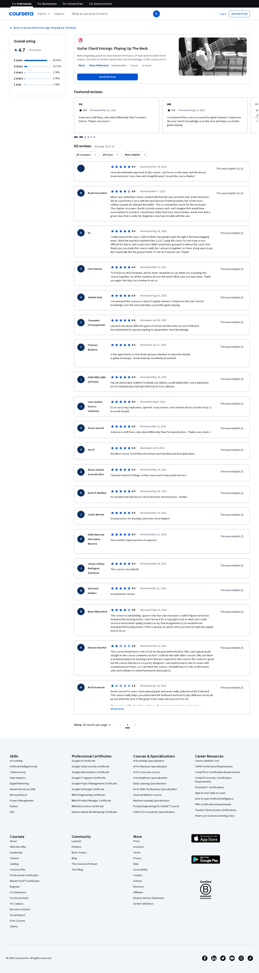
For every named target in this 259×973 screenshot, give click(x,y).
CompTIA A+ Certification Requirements (217, 772)
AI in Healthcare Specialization (150, 778)
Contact (137, 875)
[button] (59, 13)
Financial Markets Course (147, 795)
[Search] (156, 13)
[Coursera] (21, 14)
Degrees (15, 887)
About (13, 841)
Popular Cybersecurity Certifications (215, 810)
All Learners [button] (83, 155)
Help (135, 864)
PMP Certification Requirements (213, 804)
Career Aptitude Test (207, 761)
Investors (138, 847)
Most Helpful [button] (132, 155)
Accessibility (140, 870)
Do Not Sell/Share (143, 904)
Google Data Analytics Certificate (90, 772)
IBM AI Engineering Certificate (88, 795)
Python (14, 806)
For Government (19, 898)
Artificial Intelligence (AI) (23, 766)
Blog (74, 858)
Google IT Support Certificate (88, 778)
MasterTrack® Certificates (25, 881)
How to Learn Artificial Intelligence (214, 799)
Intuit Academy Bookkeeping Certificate (94, 812)
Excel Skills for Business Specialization (155, 789)
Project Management (22, 801)
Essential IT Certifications (209, 787)
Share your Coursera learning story (215, 816)
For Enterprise (18, 892)
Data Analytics (18, 778)
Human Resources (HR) (22, 789)
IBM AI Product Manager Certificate (91, 801)
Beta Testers (79, 853)
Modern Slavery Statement (148, 898)
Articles (137, 881)
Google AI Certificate (83, 761)
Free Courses (17, 921)
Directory (138, 887)
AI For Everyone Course (146, 772)
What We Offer (18, 847)
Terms (137, 853)
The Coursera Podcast (84, 864)
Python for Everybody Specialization (154, 812)
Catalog (14, 864)
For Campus (16, 904)
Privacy (137, 858)
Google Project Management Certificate (94, 784)
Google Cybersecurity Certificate (90, 766)
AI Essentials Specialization (148, 761)
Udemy (14, 926)
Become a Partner (20, 909)
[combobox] (107, 13)
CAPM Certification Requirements (214, 766)
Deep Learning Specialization (149, 784)
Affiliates (138, 892)
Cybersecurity (18, 772)
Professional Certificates (24, 875)
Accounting (16, 761)
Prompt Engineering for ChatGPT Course (156, 806)
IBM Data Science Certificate (88, 806)
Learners (77, 841)
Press (136, 841)
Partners (76, 847)
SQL (12, 812)
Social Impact (17, 915)
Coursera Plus (18, 870)
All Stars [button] (108, 155)
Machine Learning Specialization (151, 801)
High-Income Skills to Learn (210, 793)
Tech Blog (77, 870)
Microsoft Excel (18, 795)
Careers (14, 858)
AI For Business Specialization (150, 766)
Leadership (16, 853)
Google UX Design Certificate (88, 789)
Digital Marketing (19, 784)
